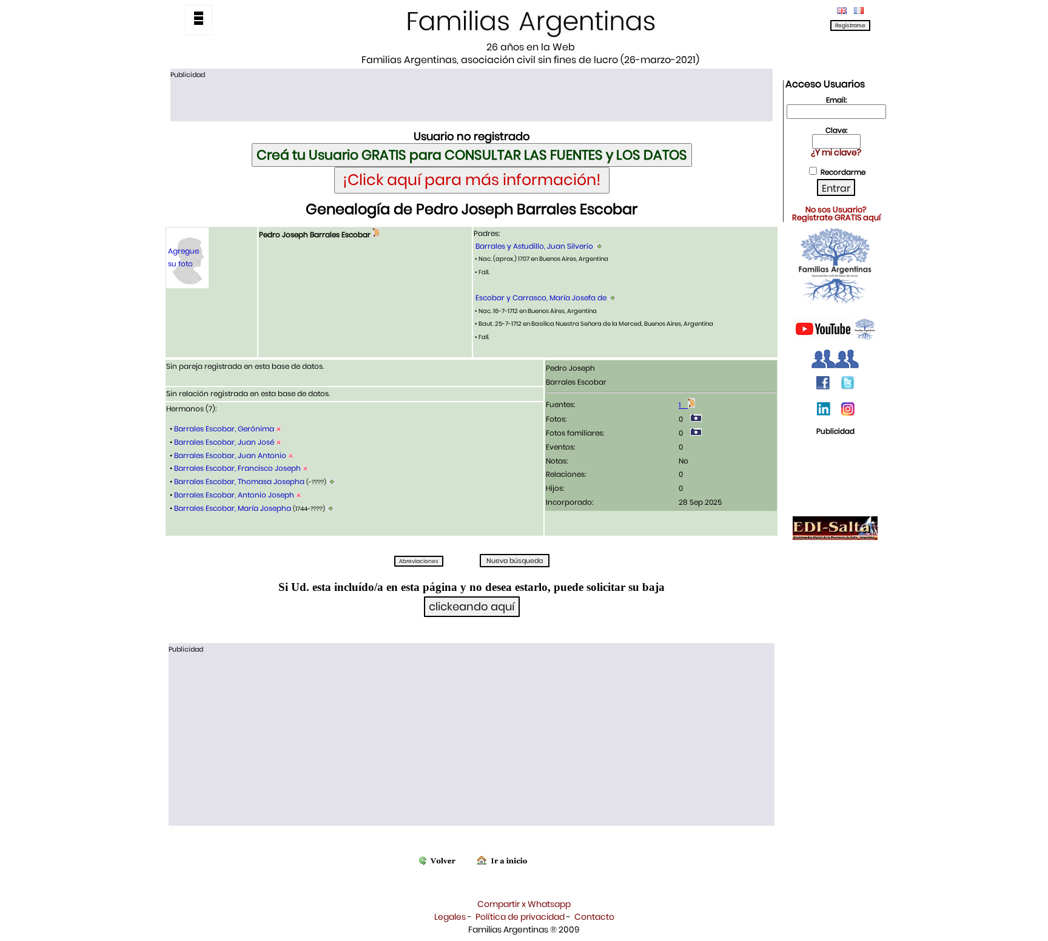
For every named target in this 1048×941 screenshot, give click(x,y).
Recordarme (843, 172)
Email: (836, 100)
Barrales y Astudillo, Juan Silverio (534, 246)
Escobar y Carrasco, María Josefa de (540, 297)
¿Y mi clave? (836, 152)
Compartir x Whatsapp (524, 904)
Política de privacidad (520, 917)
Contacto (594, 917)
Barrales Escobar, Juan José (224, 442)
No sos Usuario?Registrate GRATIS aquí (836, 213)
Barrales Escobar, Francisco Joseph (237, 468)
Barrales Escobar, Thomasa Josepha (239, 481)
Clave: (836, 130)
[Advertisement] (471, 99)
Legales (450, 917)
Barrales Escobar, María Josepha (232, 508)
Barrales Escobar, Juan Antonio (230, 455)
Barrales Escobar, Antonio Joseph (234, 495)
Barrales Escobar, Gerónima (224, 428)
